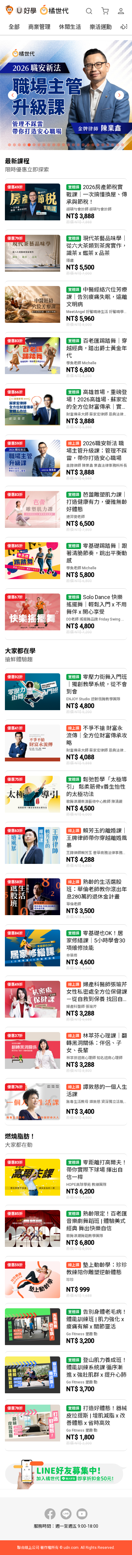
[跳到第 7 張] (39, 144)
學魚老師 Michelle (81, 363)
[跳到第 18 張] (93, 144)
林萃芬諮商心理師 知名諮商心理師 (94, 1058)
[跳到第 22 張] (112, 144)
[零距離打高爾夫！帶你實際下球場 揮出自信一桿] (66, 1179)
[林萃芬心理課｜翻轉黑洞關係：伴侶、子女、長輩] (66, 1052)
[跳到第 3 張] (19, 144)
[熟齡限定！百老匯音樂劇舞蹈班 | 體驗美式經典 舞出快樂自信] (66, 1230)
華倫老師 (73, 904)
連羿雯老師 (75, 517)
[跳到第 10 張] (53, 144)
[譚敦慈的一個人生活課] (66, 1101)
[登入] (121, 11)
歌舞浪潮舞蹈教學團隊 (84, 1236)
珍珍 (70, 1280)
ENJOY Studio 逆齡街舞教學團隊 (93, 699)
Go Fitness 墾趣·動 (81, 1334)
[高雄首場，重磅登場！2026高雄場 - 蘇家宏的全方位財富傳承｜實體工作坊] (66, 409)
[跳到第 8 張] (43, 144)
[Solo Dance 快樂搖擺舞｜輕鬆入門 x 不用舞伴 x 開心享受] (66, 614)
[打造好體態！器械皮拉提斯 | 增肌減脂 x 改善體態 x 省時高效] (66, 1425)
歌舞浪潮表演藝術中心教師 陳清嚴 (94, 801)
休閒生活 (70, 27)
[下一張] (119, 95)
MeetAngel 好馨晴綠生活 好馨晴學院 (96, 312)
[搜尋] (89, 11)
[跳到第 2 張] (14, 144)
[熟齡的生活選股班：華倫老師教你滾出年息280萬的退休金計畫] (66, 898)
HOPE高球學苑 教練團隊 (86, 1184)
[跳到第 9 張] (48, 144)
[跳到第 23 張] (117, 144)
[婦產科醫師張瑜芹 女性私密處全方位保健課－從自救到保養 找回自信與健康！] (66, 1001)
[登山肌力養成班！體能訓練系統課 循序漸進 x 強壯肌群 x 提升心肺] (66, 1375)
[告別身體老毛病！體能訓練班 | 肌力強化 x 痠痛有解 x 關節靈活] (66, 1327)
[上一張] (12, 95)
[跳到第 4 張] (24, 144)
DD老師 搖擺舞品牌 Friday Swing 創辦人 (96, 619)
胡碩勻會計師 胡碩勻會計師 (88, 209)
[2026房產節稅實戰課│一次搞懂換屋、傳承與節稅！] (66, 204)
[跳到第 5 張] (29, 144)
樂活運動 (101, 27)
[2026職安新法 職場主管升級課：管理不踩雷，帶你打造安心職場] (66, 460)
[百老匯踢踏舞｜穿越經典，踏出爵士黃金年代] (66, 357)
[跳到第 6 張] (34, 144)
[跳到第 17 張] (88, 144)
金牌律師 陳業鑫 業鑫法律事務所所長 (96, 465)
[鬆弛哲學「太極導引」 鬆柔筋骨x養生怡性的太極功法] (66, 796)
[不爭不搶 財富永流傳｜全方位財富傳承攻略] (66, 745)
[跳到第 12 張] (63, 144)
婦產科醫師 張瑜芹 (81, 1006)
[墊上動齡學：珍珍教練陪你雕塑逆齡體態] (66, 1279)
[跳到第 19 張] (97, 144)
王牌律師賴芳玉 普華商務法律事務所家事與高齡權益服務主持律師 (96, 853)
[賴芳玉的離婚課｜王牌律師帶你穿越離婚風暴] (66, 847)
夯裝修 (71, 955)
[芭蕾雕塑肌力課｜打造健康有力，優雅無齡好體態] (66, 511)
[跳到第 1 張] (9, 144)
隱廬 (70, 260)
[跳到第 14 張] (73, 144)
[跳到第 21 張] (107, 144)
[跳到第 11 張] (58, 144)
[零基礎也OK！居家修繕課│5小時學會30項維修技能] (66, 950)
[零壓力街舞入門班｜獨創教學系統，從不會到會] (66, 693)
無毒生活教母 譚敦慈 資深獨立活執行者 (96, 1102)
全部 (14, 27)
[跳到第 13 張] (68, 144)
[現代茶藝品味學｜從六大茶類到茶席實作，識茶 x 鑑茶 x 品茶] (66, 255)
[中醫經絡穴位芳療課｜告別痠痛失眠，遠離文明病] (66, 306)
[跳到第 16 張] (83, 144)
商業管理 (39, 27)
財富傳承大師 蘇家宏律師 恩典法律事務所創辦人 (96, 414)
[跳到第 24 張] (122, 144)
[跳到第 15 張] (78, 144)
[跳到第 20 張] (102, 144)
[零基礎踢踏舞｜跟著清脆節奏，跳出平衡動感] (66, 562)
